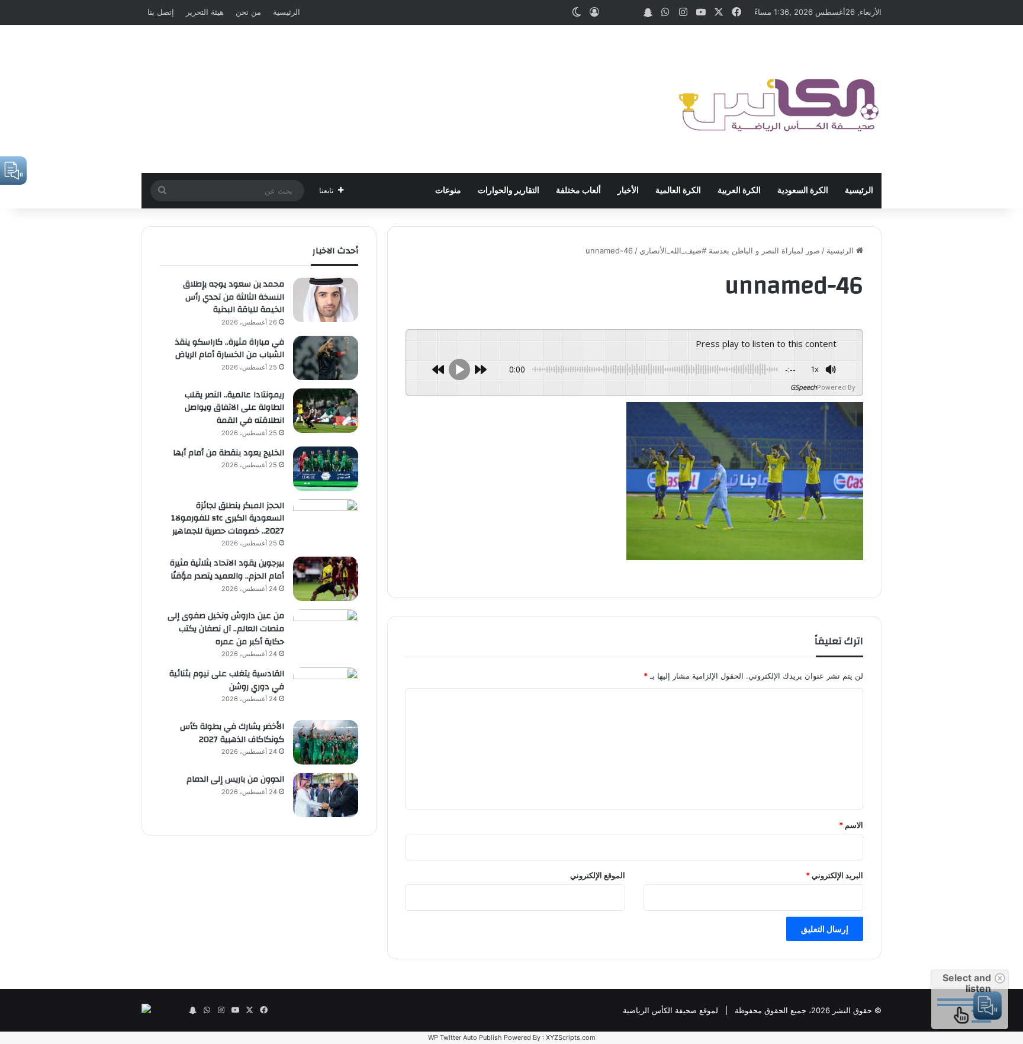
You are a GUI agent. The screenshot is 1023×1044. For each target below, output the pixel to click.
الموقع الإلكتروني (597, 875)
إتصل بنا (160, 12)
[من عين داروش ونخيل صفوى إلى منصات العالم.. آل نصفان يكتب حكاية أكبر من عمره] (325, 631)
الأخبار (628, 191)
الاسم (851, 825)
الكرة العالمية (678, 191)
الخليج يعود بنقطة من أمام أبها (228, 453)
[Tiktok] (612, 12)
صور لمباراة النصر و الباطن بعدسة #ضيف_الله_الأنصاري (729, 250)
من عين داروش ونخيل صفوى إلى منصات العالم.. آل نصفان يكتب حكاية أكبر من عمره (226, 628)
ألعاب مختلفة (578, 191)
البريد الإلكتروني (834, 875)
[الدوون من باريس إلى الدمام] (325, 795)
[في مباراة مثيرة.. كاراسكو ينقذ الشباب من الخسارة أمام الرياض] (325, 358)
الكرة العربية (739, 191)
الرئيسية (286, 12)
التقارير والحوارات (508, 191)
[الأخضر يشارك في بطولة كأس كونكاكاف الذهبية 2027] (325, 742)
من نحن (248, 12)
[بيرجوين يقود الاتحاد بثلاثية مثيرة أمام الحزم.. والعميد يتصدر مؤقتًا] (325, 579)
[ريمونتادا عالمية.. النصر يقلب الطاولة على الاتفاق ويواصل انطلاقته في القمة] (325, 410)
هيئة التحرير (205, 12)
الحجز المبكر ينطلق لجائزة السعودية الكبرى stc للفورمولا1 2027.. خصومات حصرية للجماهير (227, 518)
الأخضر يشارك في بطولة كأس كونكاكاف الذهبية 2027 (232, 733)
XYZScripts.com (571, 1037)
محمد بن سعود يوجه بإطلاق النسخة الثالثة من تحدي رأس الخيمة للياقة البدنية (233, 297)
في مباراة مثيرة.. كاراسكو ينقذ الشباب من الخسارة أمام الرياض (229, 349)
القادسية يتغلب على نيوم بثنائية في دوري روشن (226, 680)
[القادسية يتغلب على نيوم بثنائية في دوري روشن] (325, 689)
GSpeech (803, 387)
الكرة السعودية (802, 191)
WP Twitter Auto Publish (465, 1037)
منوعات (448, 191)
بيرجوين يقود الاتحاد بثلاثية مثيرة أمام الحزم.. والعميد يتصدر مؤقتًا (227, 569)
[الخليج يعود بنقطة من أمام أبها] (325, 468)
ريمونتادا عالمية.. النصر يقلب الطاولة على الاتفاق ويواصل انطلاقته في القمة (234, 407)
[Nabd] (630, 12)
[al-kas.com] (778, 99)
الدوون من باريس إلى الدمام (235, 779)
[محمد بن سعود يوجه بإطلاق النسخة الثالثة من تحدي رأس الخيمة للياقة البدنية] (325, 300)
